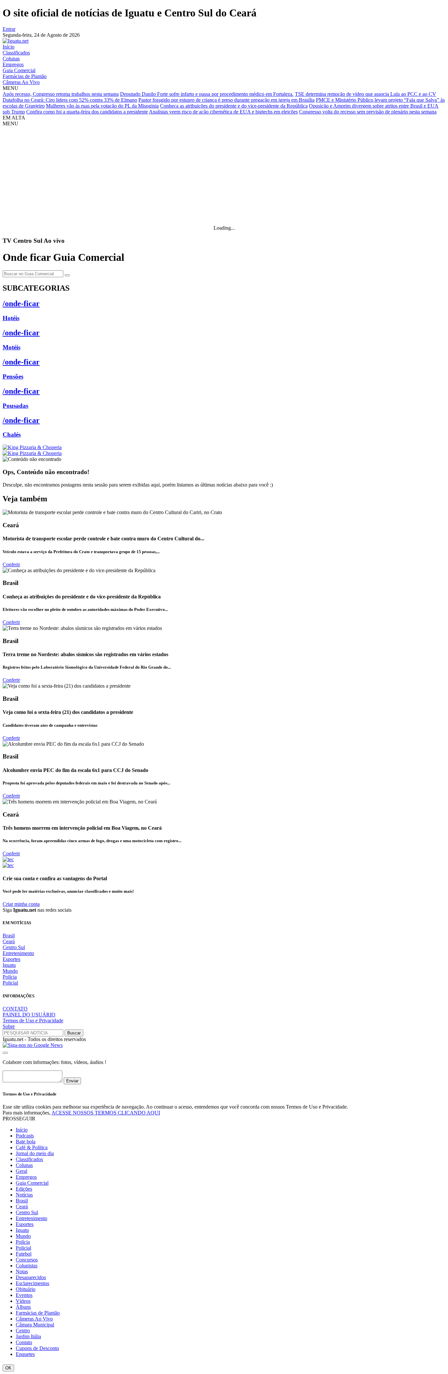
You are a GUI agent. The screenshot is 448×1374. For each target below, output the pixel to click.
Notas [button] (22, 1271)
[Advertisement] (224, 176)
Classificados (16, 52)
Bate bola (25, 1141)
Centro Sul (14, 947)
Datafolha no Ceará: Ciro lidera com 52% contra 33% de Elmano (70, 100)
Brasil (9, 935)
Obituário (25, 1289)
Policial (10, 983)
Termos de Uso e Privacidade (33, 1020)
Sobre (9, 1026)
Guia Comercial (19, 70)
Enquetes (25, 1354)
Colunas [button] (24, 1165)
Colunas (11, 58)
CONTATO (15, 1008)
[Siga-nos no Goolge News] (33, 1045)
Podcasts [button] (25, 1135)
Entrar (9, 29)
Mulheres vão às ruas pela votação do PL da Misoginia (102, 106)
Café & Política (32, 1147)
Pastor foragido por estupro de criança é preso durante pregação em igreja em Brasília (226, 100)
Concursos (27, 1259)
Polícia (10, 977)
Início (8, 47)
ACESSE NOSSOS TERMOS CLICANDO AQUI (105, 1112)
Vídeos (23, 1301)
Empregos (13, 64)
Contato (24, 1342)
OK (8, 1367)
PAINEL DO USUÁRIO (29, 1014)
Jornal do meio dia (35, 1153)
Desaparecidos (31, 1277)
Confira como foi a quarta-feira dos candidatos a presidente (87, 111)
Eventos (24, 1295)
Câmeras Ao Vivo (21, 82)
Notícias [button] (24, 1194)
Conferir (11, 564)
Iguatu (9, 965)
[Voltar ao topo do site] (5, 1053)
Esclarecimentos (32, 1283)
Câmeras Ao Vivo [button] (34, 1319)
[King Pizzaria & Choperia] (32, 447)
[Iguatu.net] (16, 41)
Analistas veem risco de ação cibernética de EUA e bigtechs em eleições (223, 111)
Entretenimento (18, 953)
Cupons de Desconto (37, 1348)
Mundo (10, 971)
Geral (21, 1171)
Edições (24, 1189)
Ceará (9, 941)
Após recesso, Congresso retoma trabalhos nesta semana (61, 94)
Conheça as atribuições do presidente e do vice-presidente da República (234, 106)
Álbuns (23, 1307)
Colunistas (26, 1265)
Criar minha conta (21, 904)
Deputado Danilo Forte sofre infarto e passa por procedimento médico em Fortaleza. (207, 94)
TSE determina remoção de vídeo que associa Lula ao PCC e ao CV (365, 94)
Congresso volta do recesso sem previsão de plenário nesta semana (368, 111)
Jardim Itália (28, 1336)
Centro (23, 1330)
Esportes (11, 959)
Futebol (23, 1254)
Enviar (72, 1080)
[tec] (8, 859)
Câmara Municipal (35, 1324)
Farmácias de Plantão (25, 76)
